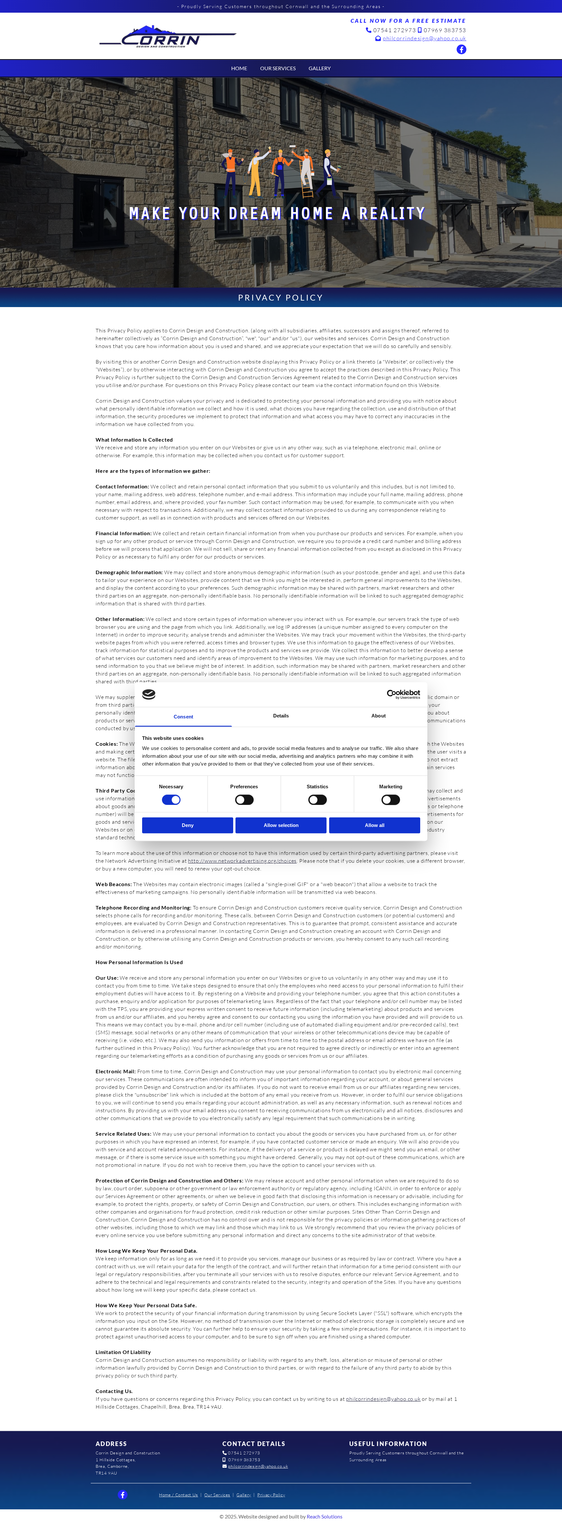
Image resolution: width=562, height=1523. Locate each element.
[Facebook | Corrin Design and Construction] (461, 49)
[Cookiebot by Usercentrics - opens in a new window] (391, 694)
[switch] (244, 799)
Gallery (320, 68)
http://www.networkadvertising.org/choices (242, 861)
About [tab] (378, 716)
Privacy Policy (271, 1494)
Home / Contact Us (178, 1494)
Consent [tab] (183, 717)
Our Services (217, 1494)
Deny (188, 825)
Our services (278, 68)
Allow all (374, 825)
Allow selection (281, 825)
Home (239, 68)
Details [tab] (281, 716)
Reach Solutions (324, 1516)
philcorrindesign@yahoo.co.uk (424, 38)
